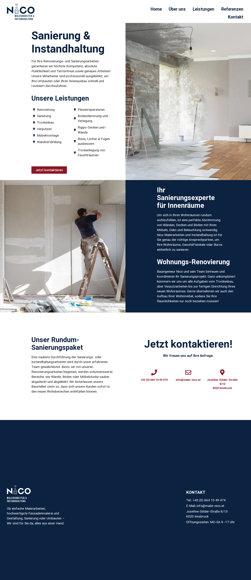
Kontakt (235, 17)
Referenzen (232, 9)
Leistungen (203, 9)
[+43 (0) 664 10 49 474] (154, 372)
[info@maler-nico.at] (188, 372)
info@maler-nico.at (188, 379)
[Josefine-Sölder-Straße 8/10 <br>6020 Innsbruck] (222, 372)
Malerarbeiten (174, 235)
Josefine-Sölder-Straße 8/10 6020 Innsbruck (222, 384)
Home (156, 9)
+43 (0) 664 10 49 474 (154, 379)
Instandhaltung (202, 235)
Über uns (177, 9)
